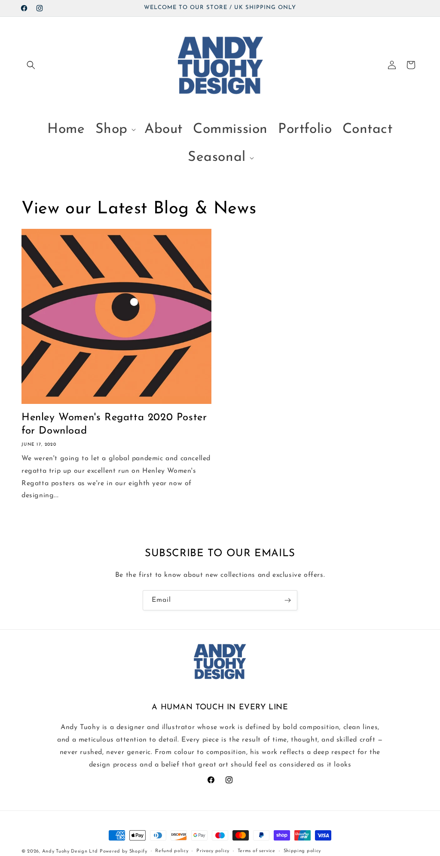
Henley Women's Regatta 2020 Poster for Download (114, 424)
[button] (30, 64)
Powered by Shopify (123, 851)
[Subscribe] (287, 600)
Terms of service (256, 851)
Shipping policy (302, 851)
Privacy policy (212, 851)
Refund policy (171, 851)
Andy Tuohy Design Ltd (70, 851)
